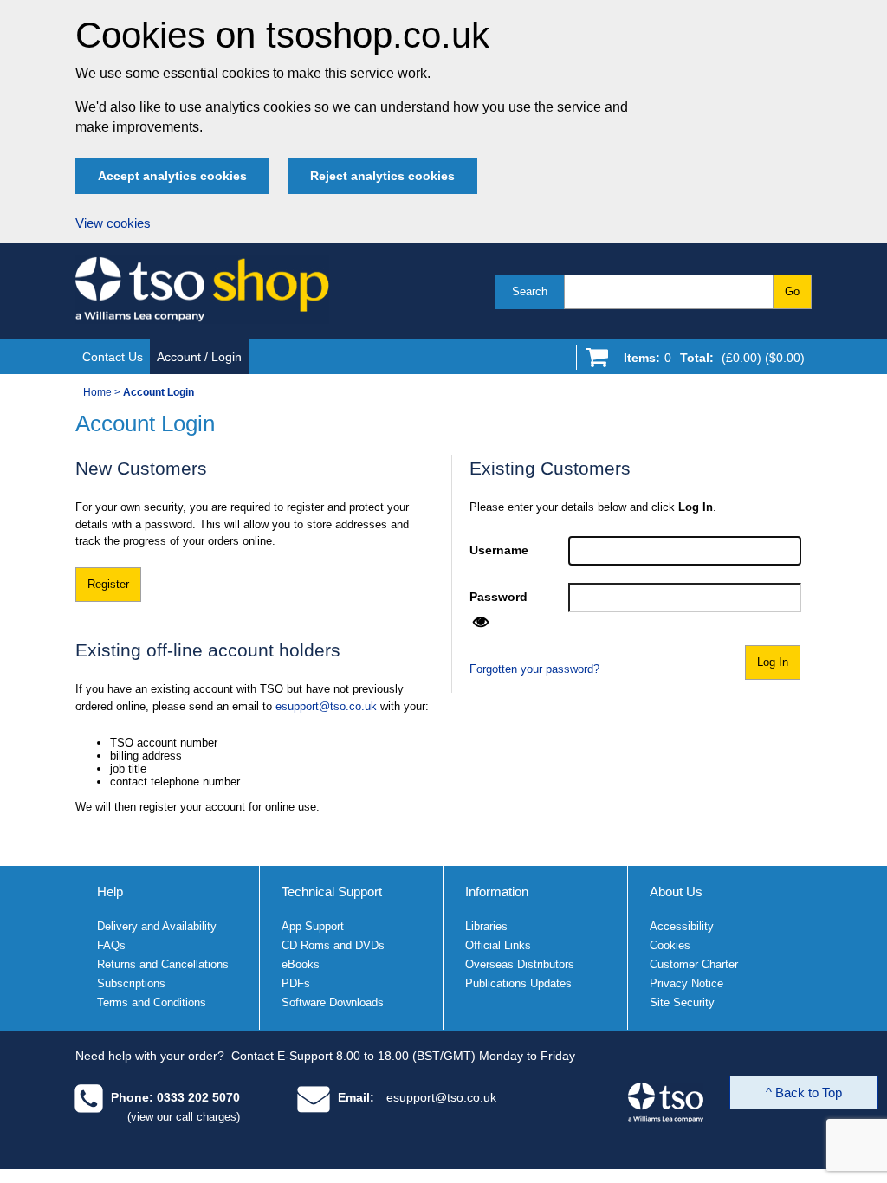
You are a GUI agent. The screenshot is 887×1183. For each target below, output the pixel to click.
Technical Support (332, 891)
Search (529, 291)
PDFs (296, 983)
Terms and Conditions (151, 1002)
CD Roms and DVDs (333, 945)
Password (498, 597)
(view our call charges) (183, 1116)
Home (97, 392)
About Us (676, 891)
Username (498, 550)
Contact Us (112, 357)
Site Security (682, 1002)
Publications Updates (518, 983)
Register (108, 584)
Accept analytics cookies (172, 176)
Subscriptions (131, 983)
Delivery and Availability (157, 926)
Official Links (498, 945)
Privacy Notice (686, 983)
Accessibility (682, 926)
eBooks (301, 964)
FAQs (111, 945)
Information (496, 891)
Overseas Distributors (519, 964)
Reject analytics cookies (382, 176)
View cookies (113, 223)
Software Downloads (333, 1002)
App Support (313, 926)
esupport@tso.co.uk (326, 706)
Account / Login (199, 357)
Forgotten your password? (534, 669)
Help (110, 891)
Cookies (670, 945)
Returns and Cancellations (163, 964)
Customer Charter (694, 964)
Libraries (486, 926)
